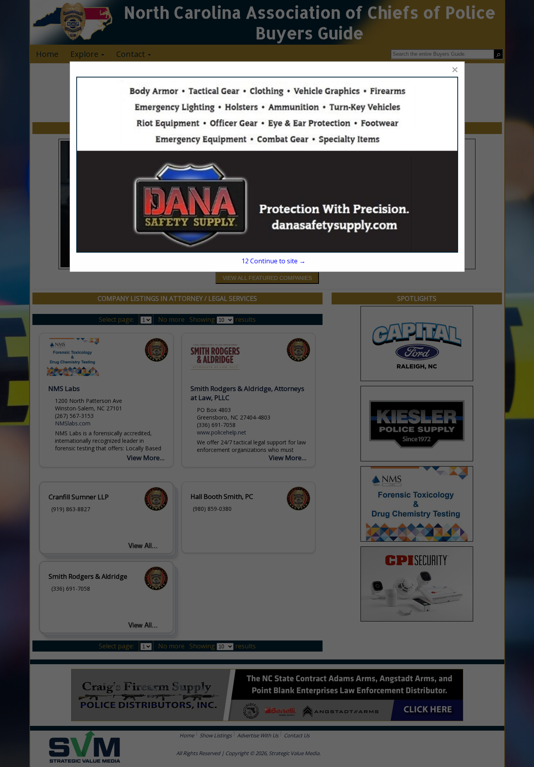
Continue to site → (274, 261)
